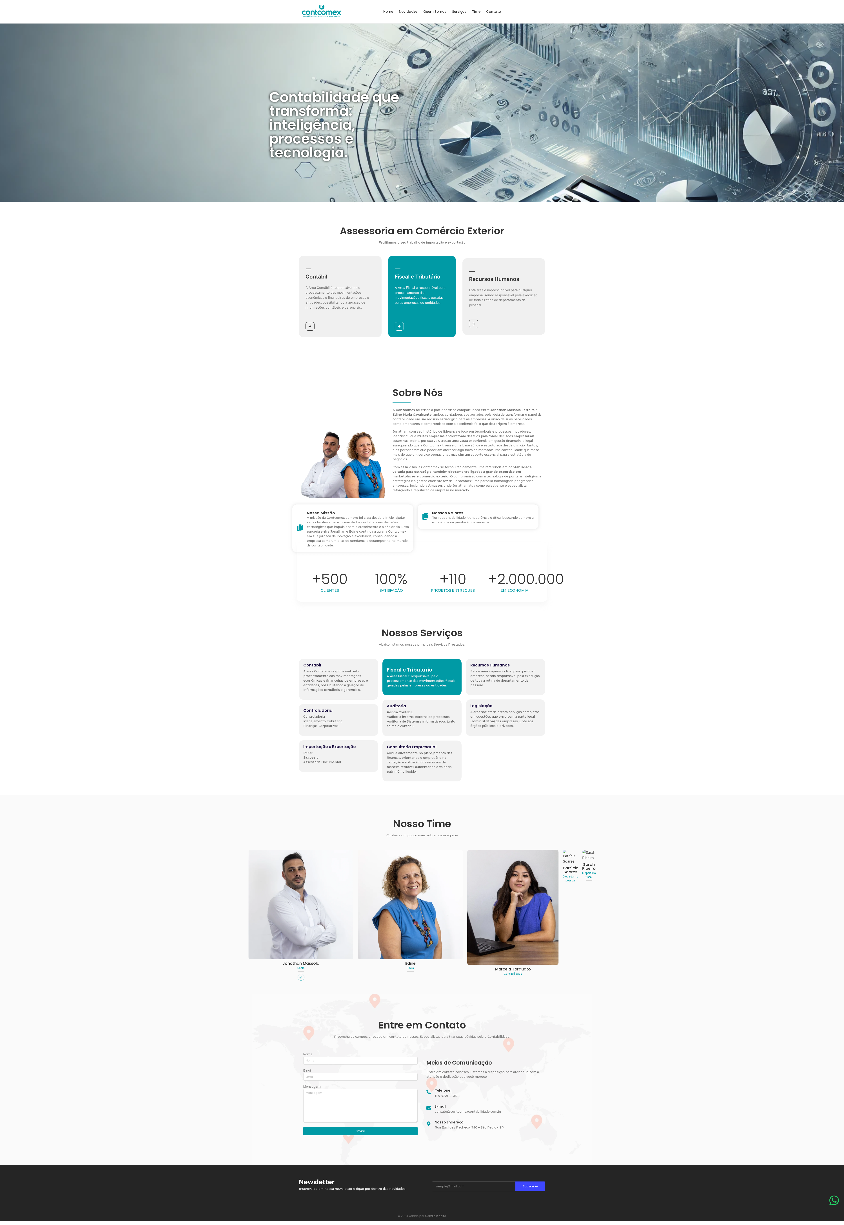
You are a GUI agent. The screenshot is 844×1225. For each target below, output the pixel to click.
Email (307, 1071)
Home (388, 11)
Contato (493, 11)
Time (476, 11)
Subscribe (530, 1186)
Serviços (459, 11)
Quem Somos (434, 11)
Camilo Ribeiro (435, 1216)
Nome (308, 1054)
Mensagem (312, 1087)
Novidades (408, 11)
